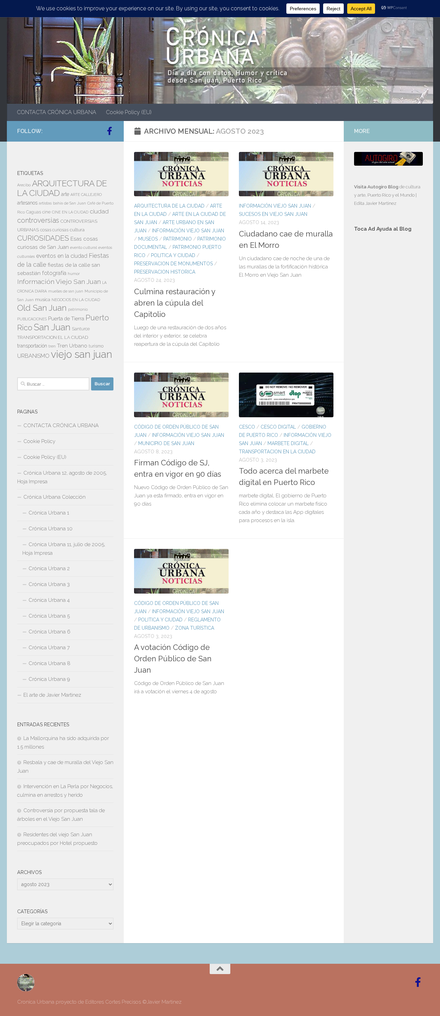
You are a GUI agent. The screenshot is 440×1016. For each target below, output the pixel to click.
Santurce (81, 329)
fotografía (54, 273)
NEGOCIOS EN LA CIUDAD (76, 299)
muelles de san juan (65, 291)
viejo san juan (81, 354)
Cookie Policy (39, 441)
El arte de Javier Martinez (52, 695)
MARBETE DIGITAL (288, 443)
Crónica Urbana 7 (49, 647)
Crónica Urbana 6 (49, 632)
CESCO (247, 427)
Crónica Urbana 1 (49, 513)
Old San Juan (42, 308)
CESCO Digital (278, 427)
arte (65, 194)
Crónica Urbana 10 (51, 529)
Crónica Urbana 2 (49, 568)
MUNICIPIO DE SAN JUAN (166, 443)
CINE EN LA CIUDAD (70, 212)
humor (74, 273)
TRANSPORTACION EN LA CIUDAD (277, 451)
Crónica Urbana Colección (54, 497)
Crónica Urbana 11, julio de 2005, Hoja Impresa (63, 548)
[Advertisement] (388, 353)
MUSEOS (148, 239)
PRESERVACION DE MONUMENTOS (173, 263)
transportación (32, 346)
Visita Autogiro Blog (376, 186)
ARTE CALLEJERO (86, 194)
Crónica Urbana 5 (49, 616)
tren (52, 346)
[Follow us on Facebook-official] (109, 131)
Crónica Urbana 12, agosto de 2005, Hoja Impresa (62, 477)
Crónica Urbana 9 (49, 679)
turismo (96, 346)
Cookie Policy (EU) (129, 112)
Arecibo (24, 185)
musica (42, 299)
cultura (77, 229)
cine (46, 212)
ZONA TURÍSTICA (194, 628)
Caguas (33, 212)
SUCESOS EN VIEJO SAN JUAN (273, 214)
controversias (38, 220)
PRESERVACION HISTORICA (164, 272)
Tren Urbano (72, 346)
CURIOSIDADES (43, 238)
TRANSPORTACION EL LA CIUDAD (52, 337)
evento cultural (83, 247)
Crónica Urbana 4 (49, 600)
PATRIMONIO (177, 239)
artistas (45, 203)
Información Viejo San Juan (188, 230)
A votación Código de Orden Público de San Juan (172, 658)
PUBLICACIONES (32, 319)
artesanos (27, 203)
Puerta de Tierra (66, 318)
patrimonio (78, 309)
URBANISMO (33, 356)
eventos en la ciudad (61, 256)
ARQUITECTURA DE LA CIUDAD (169, 206)
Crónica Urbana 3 (49, 584)
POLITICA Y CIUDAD (173, 255)
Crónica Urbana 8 (49, 663)
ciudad (99, 211)
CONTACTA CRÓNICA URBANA (56, 112)
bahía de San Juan (69, 203)
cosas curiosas (54, 230)
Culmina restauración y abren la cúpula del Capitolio (174, 303)
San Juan (52, 327)
